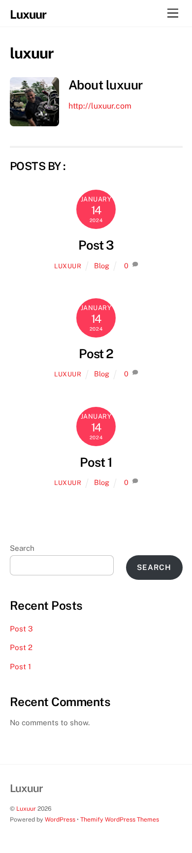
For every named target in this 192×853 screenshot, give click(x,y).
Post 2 (96, 353)
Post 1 (96, 462)
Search (22, 548)
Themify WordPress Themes (119, 819)
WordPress (60, 819)
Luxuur (26, 808)
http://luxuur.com (99, 106)
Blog (101, 265)
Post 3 (96, 245)
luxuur (68, 266)
